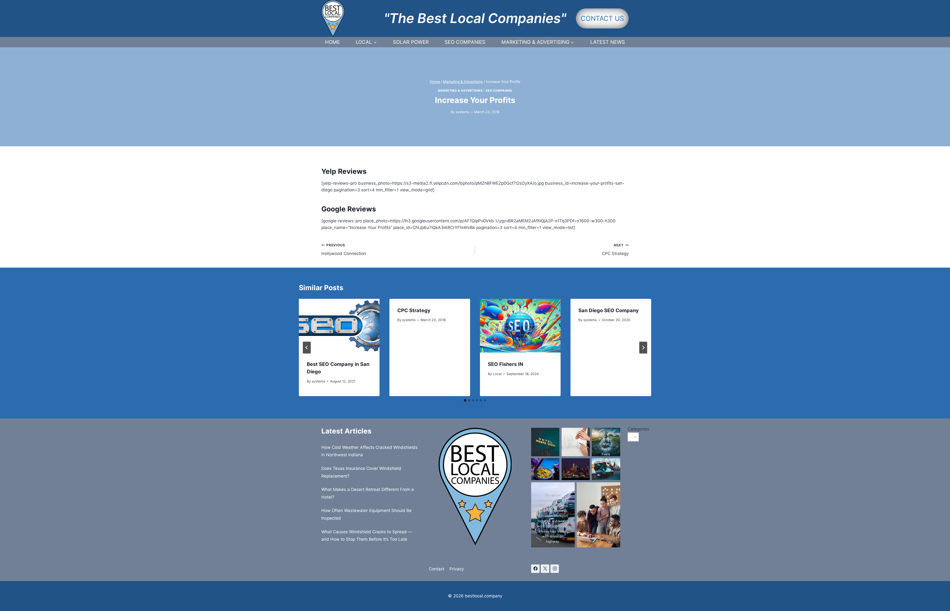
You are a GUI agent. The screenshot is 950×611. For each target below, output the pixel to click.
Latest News (607, 42)
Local (497, 374)
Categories (628, 429)
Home (332, 42)
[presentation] (339, 326)
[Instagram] (554, 568)
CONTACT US (602, 18)
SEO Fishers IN (505, 364)
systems (462, 112)
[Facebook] (535, 568)
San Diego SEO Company (608, 310)
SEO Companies (465, 42)
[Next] (643, 348)
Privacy (457, 568)
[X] (545, 568)
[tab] (465, 400)
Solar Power (411, 42)
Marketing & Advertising (460, 90)
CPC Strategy (615, 249)
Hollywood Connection (343, 249)
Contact (436, 568)
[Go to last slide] (307, 348)
